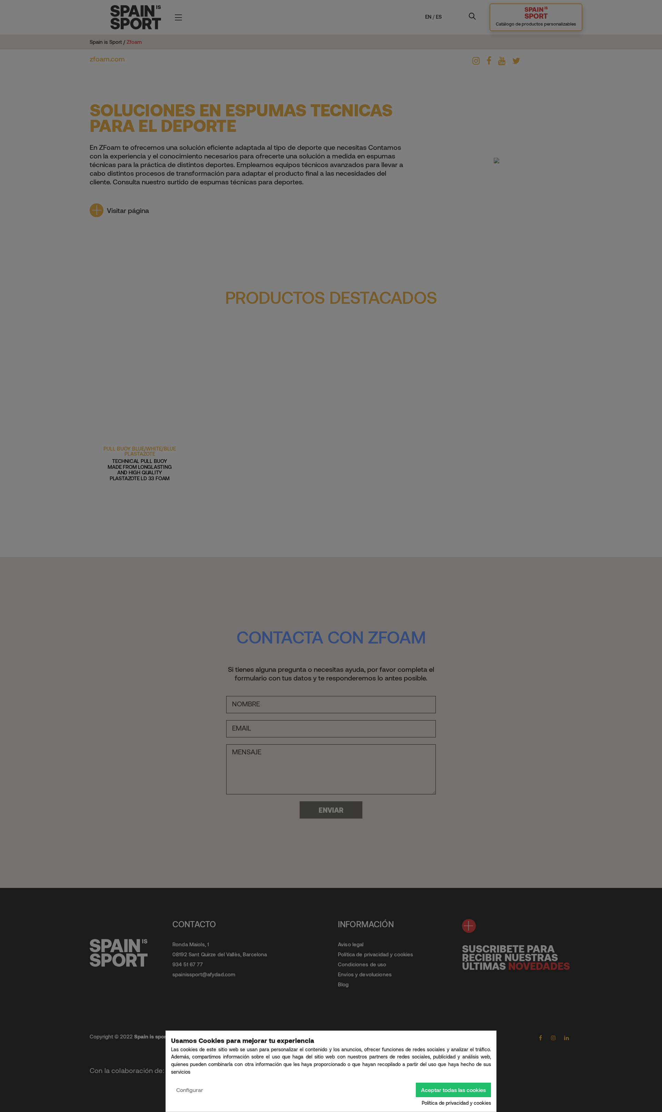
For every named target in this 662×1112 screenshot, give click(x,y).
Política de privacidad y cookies (456, 1103)
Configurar (189, 1089)
